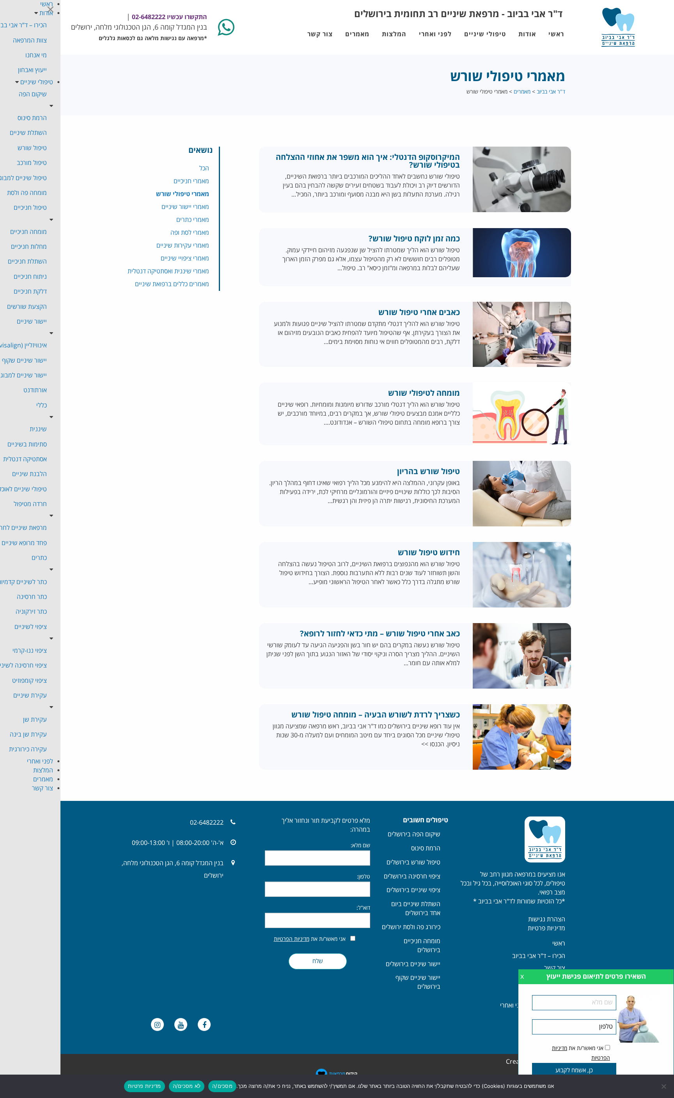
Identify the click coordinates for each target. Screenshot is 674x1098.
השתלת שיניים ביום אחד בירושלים (415, 908)
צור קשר (320, 34)
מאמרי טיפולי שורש (182, 194)
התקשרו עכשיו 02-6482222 (168, 17)
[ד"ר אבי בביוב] (618, 27)
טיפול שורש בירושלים (413, 862)
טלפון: (363, 876)
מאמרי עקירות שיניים (182, 246)
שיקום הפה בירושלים (414, 834)
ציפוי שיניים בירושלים (413, 890)
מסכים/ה (222, 1086)
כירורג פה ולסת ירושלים (411, 927)
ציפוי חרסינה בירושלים (412, 876)
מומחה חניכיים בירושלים (422, 945)
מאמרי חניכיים (191, 181)
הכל (204, 168)
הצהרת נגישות (546, 919)
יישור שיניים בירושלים (413, 964)
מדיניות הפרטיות (291, 939)
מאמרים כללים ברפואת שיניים (172, 284)
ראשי (556, 34)
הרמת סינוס (425, 848)
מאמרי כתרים (192, 220)
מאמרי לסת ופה (189, 233)
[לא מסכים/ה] (664, 1086)
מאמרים (357, 34)
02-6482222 (206, 823)
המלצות (394, 34)
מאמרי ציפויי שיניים (185, 258)
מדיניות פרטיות (546, 928)
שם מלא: (360, 845)
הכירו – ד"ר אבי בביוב (538, 956)
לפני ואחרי (435, 34)
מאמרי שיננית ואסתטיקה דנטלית (168, 271)
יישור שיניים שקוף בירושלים (418, 982)
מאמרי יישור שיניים (185, 207)
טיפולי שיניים (485, 34)
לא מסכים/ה (187, 1086)
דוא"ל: (363, 908)
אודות (527, 34)
